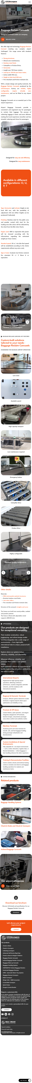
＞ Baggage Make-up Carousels (9, 963)
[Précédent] (3, 573)
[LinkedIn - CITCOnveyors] (6, 1014)
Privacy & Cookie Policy (6, 1029)
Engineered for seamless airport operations (15, 350)
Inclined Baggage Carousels (11, 849)
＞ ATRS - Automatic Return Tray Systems (12, 973)
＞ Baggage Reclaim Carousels (9, 958)
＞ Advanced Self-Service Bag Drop (10, 953)
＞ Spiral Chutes (5, 985)
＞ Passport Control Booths (8, 987)
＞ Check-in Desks (6, 946)
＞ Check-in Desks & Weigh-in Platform (11, 955)
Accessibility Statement (6, 1031)
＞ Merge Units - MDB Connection (10, 980)
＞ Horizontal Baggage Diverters (10, 970)
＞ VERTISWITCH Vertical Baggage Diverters (13, 968)
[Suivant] (28, 573)
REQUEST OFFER (10, 39)
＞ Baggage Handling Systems (9, 965)
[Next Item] (27, 322)
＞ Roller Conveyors (6, 977)
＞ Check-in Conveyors (7, 948)
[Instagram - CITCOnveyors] (12, 1014)
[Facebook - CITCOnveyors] (9, 1014)
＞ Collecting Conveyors (7, 950)
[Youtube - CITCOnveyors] (2, 1014)
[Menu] (29, 2)
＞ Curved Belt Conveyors (8, 982)
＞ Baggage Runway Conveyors (9, 975)
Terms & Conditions (5, 1027)
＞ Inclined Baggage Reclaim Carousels (11, 960)
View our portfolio (12, 886)
